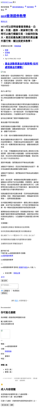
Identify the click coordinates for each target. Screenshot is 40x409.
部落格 (7, 52)
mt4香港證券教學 (13, 16)
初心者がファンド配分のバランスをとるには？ (18, 235)
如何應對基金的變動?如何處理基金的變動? (16, 239)
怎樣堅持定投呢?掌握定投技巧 (12, 243)
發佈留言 (4, 293)
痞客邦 (21, 267)
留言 (25, 267)
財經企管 (17, 273)
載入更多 (4, 280)
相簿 (6, 50)
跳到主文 (4, 21)
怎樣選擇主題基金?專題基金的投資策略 (15, 227)
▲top (3, 277)
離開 (11, 405)
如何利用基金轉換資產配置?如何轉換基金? (16, 231)
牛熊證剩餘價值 (13, 158)
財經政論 (17, 46)
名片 (6, 55)
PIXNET (9, 378)
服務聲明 (22, 380)
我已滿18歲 (5, 405)
